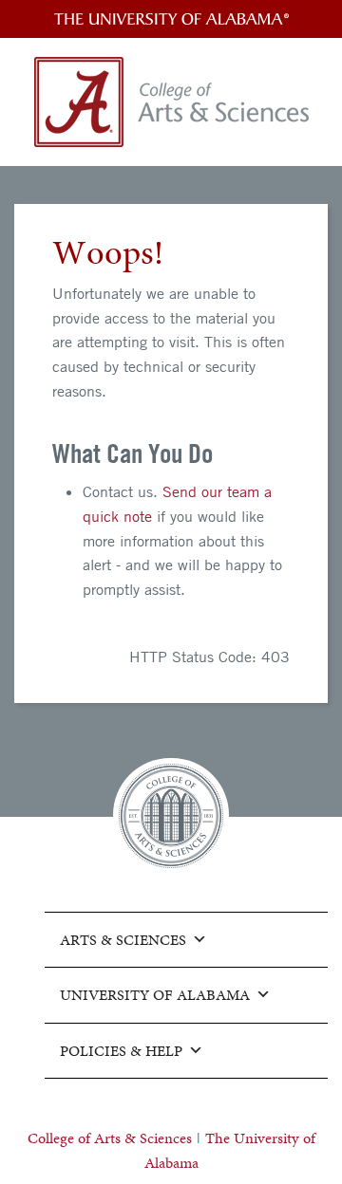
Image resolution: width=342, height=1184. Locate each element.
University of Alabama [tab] (155, 995)
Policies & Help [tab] (121, 1051)
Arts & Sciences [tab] (123, 940)
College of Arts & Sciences (110, 1138)
